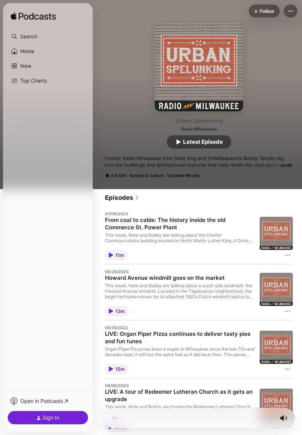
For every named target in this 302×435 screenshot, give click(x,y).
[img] (33, 16)
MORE (287, 165)
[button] (48, 36)
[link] (122, 198)
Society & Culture (147, 175)
